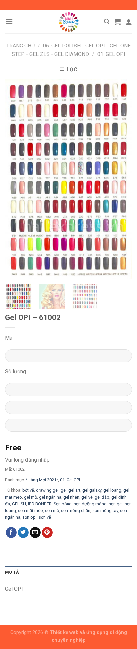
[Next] (121, 179)
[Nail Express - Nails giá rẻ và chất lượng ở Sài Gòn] (68, 21)
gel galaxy (91, 490)
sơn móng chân (75, 510)
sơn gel (116, 503)
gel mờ (30, 497)
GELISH (19, 503)
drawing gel (47, 490)
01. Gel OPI (111, 54)
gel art (74, 490)
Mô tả (12, 572)
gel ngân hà (50, 497)
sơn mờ (52, 510)
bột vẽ (28, 490)
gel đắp (102, 497)
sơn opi (29, 517)
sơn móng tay (105, 510)
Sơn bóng (63, 503)
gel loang (112, 490)
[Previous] (16, 179)
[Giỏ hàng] (117, 21)
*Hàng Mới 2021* (42, 479)
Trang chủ (20, 46)
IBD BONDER (40, 503)
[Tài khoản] (128, 21)
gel (64, 490)
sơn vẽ (45, 517)
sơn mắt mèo (30, 510)
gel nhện (71, 497)
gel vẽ (87, 497)
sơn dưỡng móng (90, 503)
